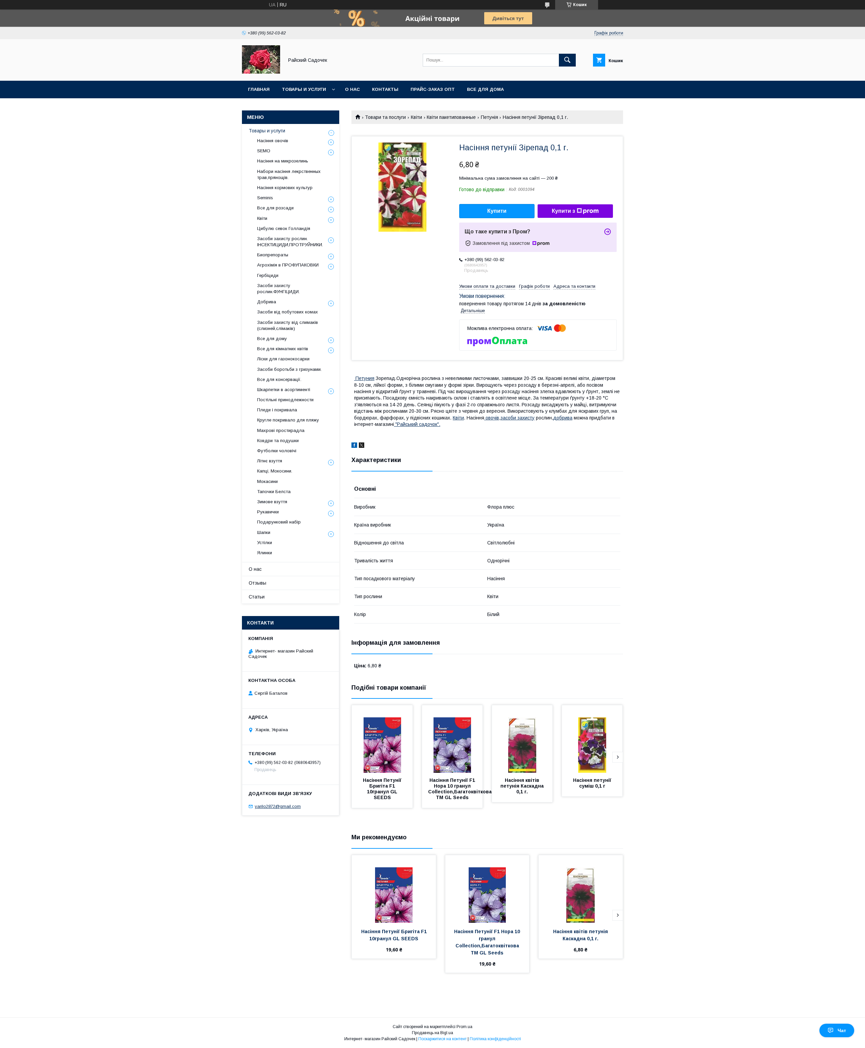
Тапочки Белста (274, 491)
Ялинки (264, 552)
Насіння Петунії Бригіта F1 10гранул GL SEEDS (383, 788)
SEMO (263, 150)
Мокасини (267, 481)
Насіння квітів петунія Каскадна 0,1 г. (522, 785)
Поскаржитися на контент (442, 1039)
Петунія (489, 117)
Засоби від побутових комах (287, 311)
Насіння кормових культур (285, 187)
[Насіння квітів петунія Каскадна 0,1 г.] (522, 739)
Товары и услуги (304, 89)
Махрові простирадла (280, 430)
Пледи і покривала (277, 409)
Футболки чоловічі (276, 450)
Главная (259, 89)
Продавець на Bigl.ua (432, 1032)
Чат (842, 1030)
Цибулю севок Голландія (283, 228)
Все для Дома (485, 89)
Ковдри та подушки (278, 440)
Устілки (264, 542)
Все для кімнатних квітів (282, 348)
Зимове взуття (272, 501)
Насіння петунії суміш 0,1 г (593, 783)
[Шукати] (567, 60)
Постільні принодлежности (285, 399)
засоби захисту (517, 417)
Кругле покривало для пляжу (288, 420)
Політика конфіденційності (495, 1039)
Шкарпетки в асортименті (283, 389)
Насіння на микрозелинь (282, 160)
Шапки (263, 532)
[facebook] (354, 446)
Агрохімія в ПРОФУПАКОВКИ (288, 264)
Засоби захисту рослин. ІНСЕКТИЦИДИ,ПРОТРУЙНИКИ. (290, 241)
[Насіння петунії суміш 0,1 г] (592, 739)
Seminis (265, 197)
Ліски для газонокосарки (283, 358)
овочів (491, 417)
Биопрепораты (272, 254)
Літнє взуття (269, 460)
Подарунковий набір (279, 522)
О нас (352, 89)
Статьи (257, 596)
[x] (361, 446)
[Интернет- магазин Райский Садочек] (261, 72)
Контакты (385, 89)
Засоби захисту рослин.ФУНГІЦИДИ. (278, 288)
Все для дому (272, 338)
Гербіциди (267, 275)
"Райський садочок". (417, 424)
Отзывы (257, 583)
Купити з (563, 211)
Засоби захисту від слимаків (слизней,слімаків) (287, 325)
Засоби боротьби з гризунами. (289, 369)
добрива (562, 417)
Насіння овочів (272, 140)
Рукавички (268, 511)
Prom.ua (464, 1026)
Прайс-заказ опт (433, 89)
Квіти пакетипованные (451, 117)
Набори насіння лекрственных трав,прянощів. (289, 174)
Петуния (364, 378)
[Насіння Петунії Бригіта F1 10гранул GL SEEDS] (382, 739)
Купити (496, 211)
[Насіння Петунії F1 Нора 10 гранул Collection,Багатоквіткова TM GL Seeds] (452, 739)
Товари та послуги (385, 117)
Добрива (266, 301)
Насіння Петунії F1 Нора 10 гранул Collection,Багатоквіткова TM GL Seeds (460, 788)
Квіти (416, 117)
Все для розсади (275, 207)
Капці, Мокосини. (274, 471)
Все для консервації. (279, 379)
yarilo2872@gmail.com (278, 806)
